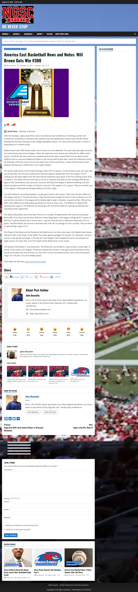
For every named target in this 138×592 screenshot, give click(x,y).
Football (5, 34)
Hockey (39, 34)
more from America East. (35, 261)
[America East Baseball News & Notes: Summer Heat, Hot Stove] (79, 557)
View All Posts (50, 412)
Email (6, 509)
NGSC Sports (53, 585)
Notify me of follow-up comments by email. (22, 525)
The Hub (49, 34)
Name (7, 501)
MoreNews (76, 590)
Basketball (28, 34)
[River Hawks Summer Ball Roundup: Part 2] (48, 557)
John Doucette (11, 66)
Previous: (24, 427)
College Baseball (72, 564)
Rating (7, 498)
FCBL (25, 376)
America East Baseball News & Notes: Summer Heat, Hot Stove (78, 571)
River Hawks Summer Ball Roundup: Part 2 (77, 380)
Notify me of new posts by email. (18, 529)
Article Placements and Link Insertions (74, 585)
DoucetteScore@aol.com (40, 309)
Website (7, 517)
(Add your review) (66, 443)
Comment (8, 470)
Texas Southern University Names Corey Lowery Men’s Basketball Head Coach (17, 572)
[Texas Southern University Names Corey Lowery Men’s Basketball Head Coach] (18, 557)
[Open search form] (135, 34)
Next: (83, 426)
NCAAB (24, 49)
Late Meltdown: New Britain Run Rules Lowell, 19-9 (37, 380)
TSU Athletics (9, 578)
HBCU (8, 564)
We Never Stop (15, 26)
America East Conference (12, 49)
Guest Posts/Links (61, 34)
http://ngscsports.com (39, 313)
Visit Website (32, 412)
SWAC (19, 564)
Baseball (16, 34)
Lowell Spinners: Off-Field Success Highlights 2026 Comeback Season (16, 380)
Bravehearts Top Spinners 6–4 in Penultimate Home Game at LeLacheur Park (58, 381)
